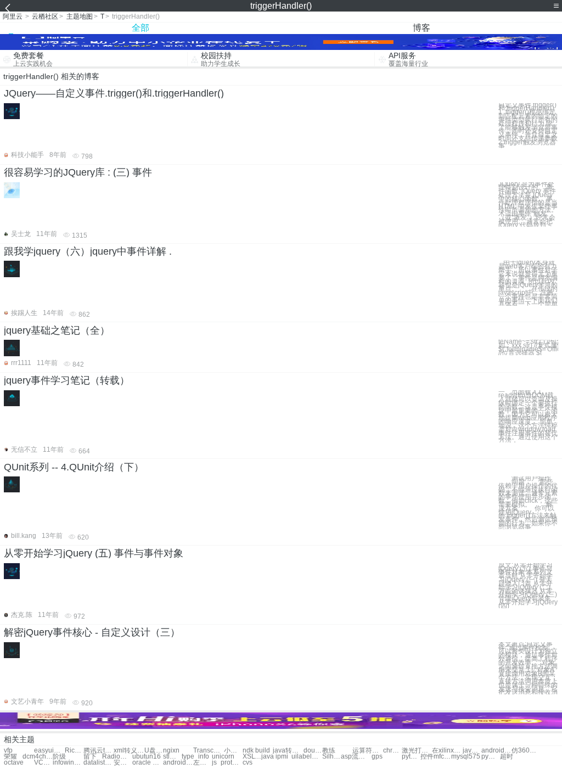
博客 (421, 27)
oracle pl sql (147, 763)
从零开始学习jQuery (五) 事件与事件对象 (93, 553)
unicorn (223, 757)
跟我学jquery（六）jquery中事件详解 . (88, 251)
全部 (140, 27)
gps (377, 757)
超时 (506, 757)
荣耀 (10, 757)
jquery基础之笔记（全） (57, 330)
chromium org (392, 751)
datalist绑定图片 (98, 763)
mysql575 (465, 757)
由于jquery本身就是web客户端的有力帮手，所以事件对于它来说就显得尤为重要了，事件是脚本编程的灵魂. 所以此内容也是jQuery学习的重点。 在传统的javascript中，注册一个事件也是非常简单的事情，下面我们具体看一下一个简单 (528, 283)
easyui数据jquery (49, 751)
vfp (8, 751)
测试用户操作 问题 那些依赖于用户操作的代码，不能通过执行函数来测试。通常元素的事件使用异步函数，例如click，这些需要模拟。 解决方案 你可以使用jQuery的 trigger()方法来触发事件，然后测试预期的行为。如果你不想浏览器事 (528, 502)
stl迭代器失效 (172, 757)
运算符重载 (367, 751)
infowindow (68, 763)
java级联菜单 (472, 751)
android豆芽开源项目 (178, 763)
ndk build (256, 751)
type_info (195, 757)
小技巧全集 (233, 751)
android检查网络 (496, 751)
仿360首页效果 (527, 751)
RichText (74, 751)
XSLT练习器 (252, 757)
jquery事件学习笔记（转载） (67, 380)
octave (14, 763)
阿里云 (13, 16)
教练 (328, 751)
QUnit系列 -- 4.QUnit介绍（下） (74, 467)
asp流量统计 (356, 757)
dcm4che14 (38, 757)
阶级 (59, 757)
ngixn (171, 751)
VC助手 (43, 763)
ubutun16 (146, 757)
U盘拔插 (153, 751)
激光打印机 (417, 751)
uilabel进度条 (306, 757)
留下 (90, 757)
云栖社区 (45, 16)
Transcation (208, 751)
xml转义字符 (129, 751)
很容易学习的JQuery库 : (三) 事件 (78, 172)
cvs (247, 763)
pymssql (490, 757)
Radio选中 (117, 757)
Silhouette (331, 757)
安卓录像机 (123, 763)
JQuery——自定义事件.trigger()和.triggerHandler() (114, 93)
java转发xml (288, 751)
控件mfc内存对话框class (435, 757)
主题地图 (79, 16)
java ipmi (274, 757)
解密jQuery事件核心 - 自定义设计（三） (92, 632)
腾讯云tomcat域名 (98, 751)
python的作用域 (411, 757)
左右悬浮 (202, 763)
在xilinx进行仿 (447, 751)
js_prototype (227, 763)
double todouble (313, 751)
